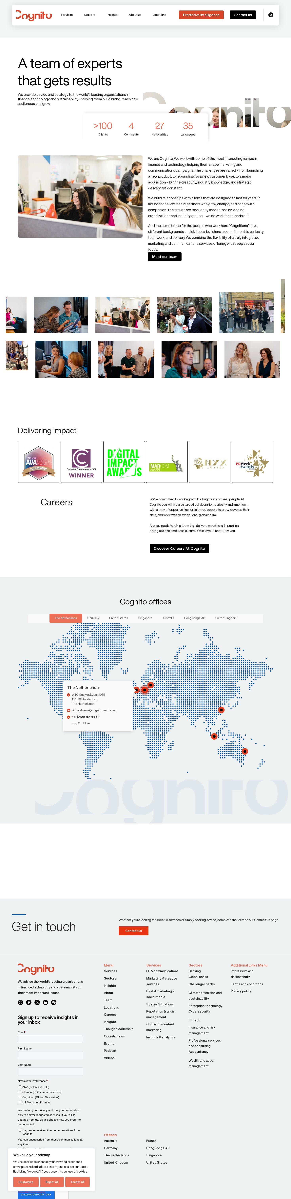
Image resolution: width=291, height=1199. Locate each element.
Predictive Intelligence (201, 15)
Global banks (198, 976)
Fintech (194, 1020)
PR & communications (162, 971)
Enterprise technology (205, 1005)
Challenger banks (202, 984)
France (151, 1140)
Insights (112, 14)
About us (135, 14)
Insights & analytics (161, 1037)
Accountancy (198, 1051)
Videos (109, 1058)
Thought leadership (118, 1029)
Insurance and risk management (202, 1030)
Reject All (52, 1182)
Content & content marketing (160, 1027)
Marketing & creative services (161, 981)
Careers (110, 1014)
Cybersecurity (199, 1011)
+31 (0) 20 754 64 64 (85, 716)
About (108, 992)
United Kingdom (225, 618)
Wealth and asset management (202, 1063)
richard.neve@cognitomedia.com (94, 710)
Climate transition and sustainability (205, 995)
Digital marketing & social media (160, 994)
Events (109, 1043)
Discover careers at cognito (179, 548)
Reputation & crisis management (160, 1014)
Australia (168, 618)
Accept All (77, 1182)
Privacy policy (241, 991)
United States (118, 618)
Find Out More (81, 723)
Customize (25, 1182)
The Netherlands (66, 618)
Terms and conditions (247, 984)
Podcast (110, 1050)
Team (108, 1000)
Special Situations (160, 1004)
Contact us (243, 15)
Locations (159, 14)
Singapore (145, 618)
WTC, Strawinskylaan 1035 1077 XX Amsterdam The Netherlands (88, 699)
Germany (93, 618)
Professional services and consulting (205, 1043)
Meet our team (164, 256)
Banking (195, 971)
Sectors (89, 14)
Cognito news (114, 1036)
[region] (51, 1169)
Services (67, 14)
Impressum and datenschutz (242, 973)
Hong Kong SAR (194, 618)
